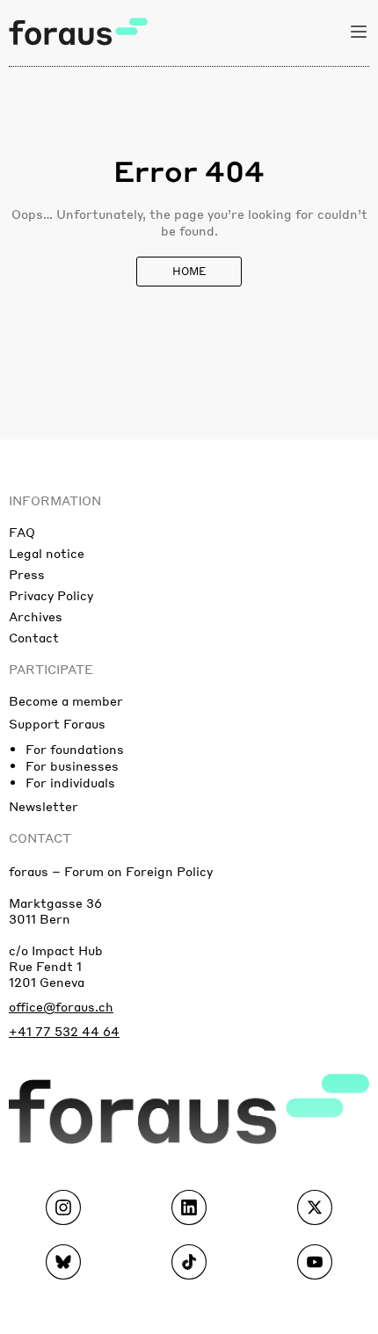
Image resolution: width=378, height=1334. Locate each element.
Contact (34, 637)
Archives (35, 616)
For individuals (70, 782)
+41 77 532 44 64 (64, 1031)
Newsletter (43, 806)
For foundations (74, 749)
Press (27, 574)
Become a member (66, 700)
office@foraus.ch (61, 1006)
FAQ (22, 532)
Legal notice (46, 553)
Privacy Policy (51, 595)
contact (40, 837)
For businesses (72, 765)
